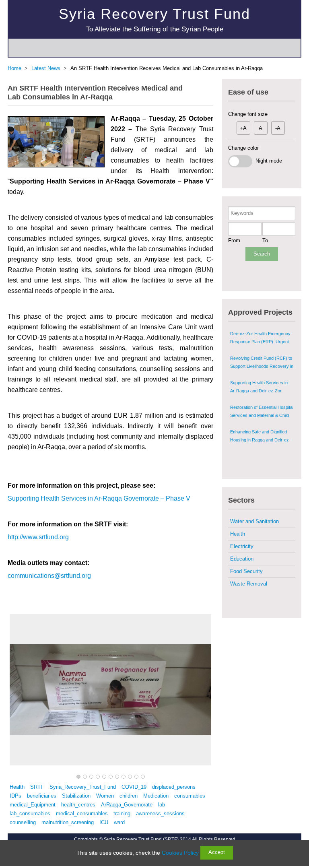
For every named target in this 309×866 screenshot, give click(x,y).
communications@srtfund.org (49, 575)
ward (119, 822)
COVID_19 (134, 787)
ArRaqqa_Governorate (126, 805)
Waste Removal (248, 584)
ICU (103, 822)
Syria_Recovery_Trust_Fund (82, 787)
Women (105, 796)
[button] (78, 777)
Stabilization (76, 796)
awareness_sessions (160, 813)
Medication (156, 796)
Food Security (246, 571)
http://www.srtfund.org (38, 537)
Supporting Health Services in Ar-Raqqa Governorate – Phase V (99, 498)
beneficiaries (41, 796)
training (121, 813)
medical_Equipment (33, 805)
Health (17, 787)
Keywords (242, 213)
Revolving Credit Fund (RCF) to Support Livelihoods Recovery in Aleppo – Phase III (261, 366)
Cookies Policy (180, 853)
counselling (23, 822)
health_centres (78, 805)
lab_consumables (30, 813)
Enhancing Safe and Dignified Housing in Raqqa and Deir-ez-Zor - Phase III (260, 439)
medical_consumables (82, 813)
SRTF (37, 787)
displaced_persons (174, 787)
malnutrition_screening (67, 822)
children (128, 796)
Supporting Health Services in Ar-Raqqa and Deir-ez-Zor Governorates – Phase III (259, 390)
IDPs (15, 796)
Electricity (241, 546)
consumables (189, 796)
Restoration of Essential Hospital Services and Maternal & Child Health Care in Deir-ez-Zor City (261, 415)
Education (241, 559)
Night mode (267, 161)
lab (161, 805)
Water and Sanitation (254, 521)
